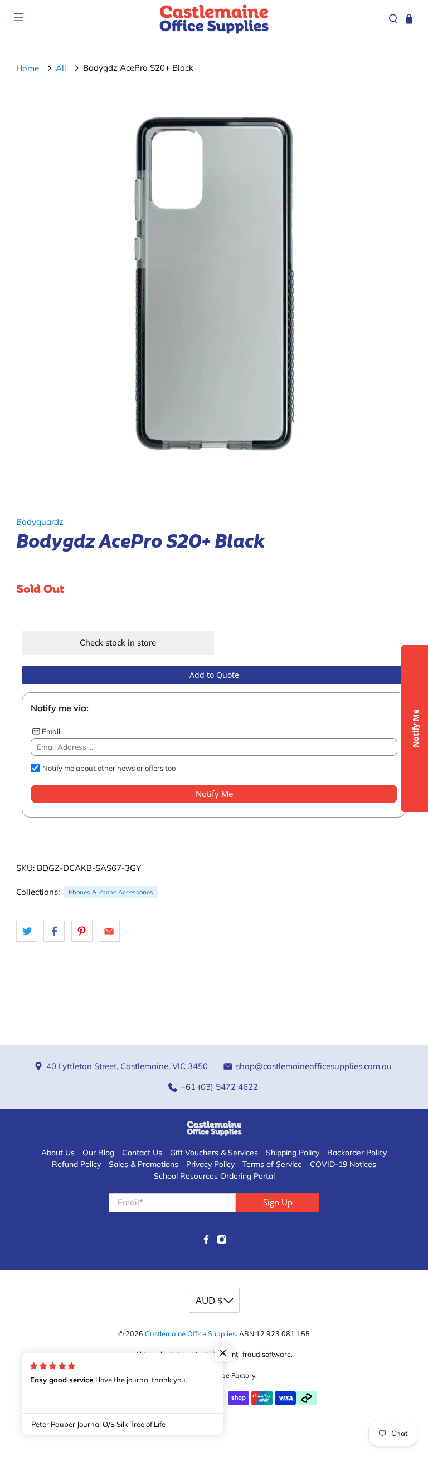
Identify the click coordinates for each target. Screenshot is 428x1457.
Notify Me (214, 793)
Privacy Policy (210, 1164)
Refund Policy (76, 1164)
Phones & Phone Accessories (111, 892)
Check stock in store (118, 642)
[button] (223, 1353)
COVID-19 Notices (343, 1164)
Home (27, 68)
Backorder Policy (357, 1153)
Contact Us (142, 1153)
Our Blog (98, 1153)
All (61, 68)
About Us (58, 1153)
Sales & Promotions (143, 1164)
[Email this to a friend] (109, 931)
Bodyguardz (40, 521)
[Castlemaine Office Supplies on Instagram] (222, 1242)
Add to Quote (214, 675)
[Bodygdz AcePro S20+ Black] (214, 285)
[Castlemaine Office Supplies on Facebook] (206, 1242)
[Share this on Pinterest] (82, 931)
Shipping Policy (292, 1153)
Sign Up (278, 1202)
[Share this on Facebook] (54, 931)
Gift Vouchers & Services (214, 1153)
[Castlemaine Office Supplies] (214, 19)
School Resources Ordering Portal (214, 1176)
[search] (393, 19)
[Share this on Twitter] (26, 931)
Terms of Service (272, 1164)
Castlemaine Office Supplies (190, 1333)
